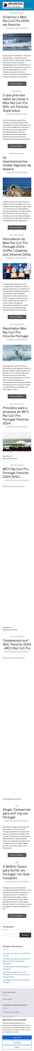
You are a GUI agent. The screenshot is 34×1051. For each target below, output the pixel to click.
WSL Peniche (19, 13)
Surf (12, 13)
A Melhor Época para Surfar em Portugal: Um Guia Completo (16, 872)
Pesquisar (25, 935)
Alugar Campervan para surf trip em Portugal (17, 813)
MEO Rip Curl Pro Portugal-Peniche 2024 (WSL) (16, 473)
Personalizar (17, 1042)
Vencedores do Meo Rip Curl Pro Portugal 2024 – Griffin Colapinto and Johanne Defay (17, 246)
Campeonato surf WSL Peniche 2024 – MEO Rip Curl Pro (17, 644)
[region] (17, 1034)
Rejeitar (17, 1047)
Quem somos (7, 999)
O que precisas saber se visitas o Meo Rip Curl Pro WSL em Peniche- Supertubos (16, 102)
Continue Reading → (17, 84)
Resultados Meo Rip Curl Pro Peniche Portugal (15, 332)
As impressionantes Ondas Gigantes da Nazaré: (17, 163)
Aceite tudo (17, 1037)
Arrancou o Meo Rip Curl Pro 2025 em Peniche (16, 21)
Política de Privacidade (11, 1012)
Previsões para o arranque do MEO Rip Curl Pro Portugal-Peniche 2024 (16, 415)
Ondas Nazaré (14, 153)
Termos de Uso (8, 1017)
